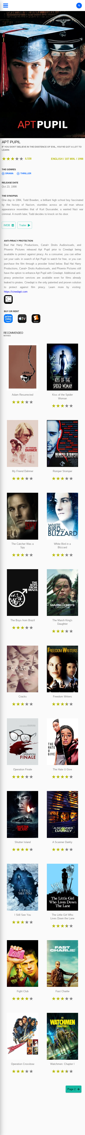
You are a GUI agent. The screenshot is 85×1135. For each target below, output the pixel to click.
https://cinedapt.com (15, 291)
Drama (9, 173)
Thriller (25, 173)
